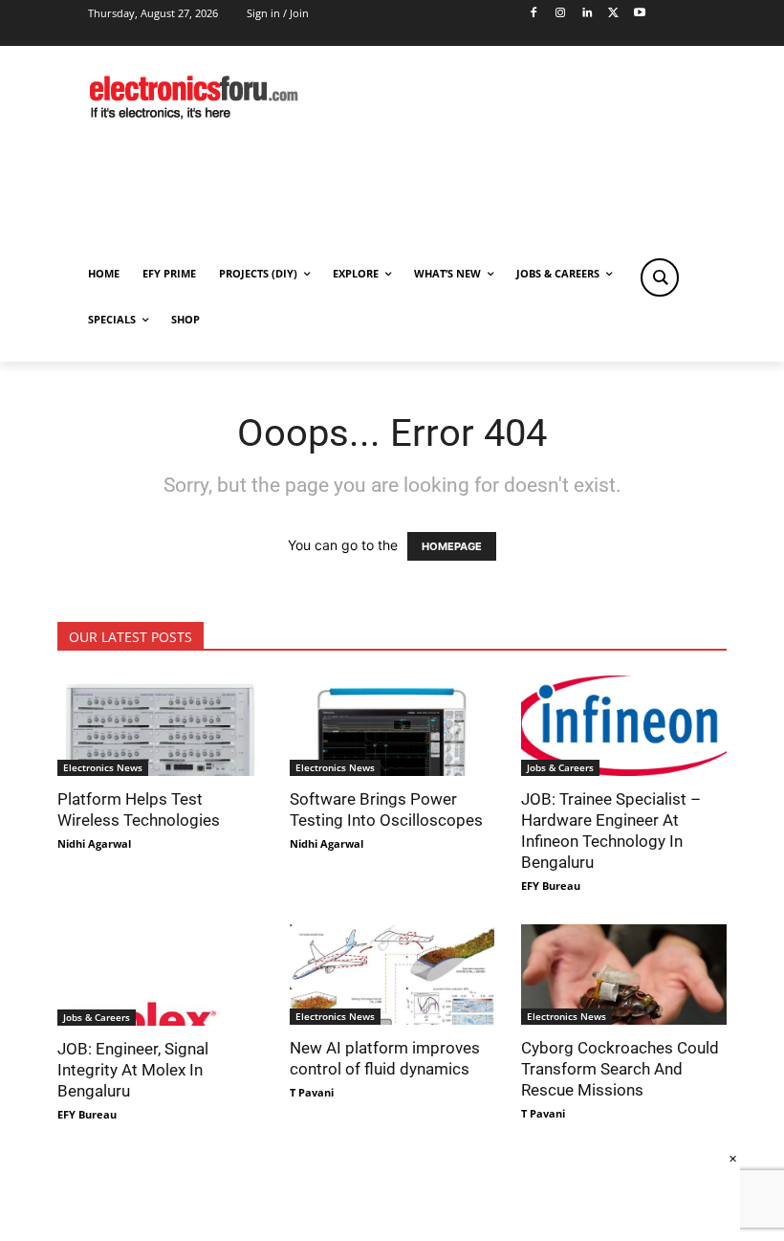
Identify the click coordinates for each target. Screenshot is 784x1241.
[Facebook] (534, 14)
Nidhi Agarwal (94, 843)
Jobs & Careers (560, 767)
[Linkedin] (587, 14)
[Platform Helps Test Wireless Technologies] (160, 726)
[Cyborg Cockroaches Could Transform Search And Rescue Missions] (624, 974)
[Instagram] (560, 14)
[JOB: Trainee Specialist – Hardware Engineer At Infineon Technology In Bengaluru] (624, 726)
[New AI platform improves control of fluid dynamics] (392, 974)
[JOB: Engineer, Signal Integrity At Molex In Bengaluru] (160, 975)
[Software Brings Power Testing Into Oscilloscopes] (392, 726)
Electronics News (102, 767)
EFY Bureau (550, 885)
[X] (613, 14)
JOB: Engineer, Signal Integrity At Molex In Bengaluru (132, 1069)
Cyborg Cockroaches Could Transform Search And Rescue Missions (620, 1068)
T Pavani (312, 1092)
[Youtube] (640, 14)
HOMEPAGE (452, 546)
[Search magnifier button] (659, 277)
